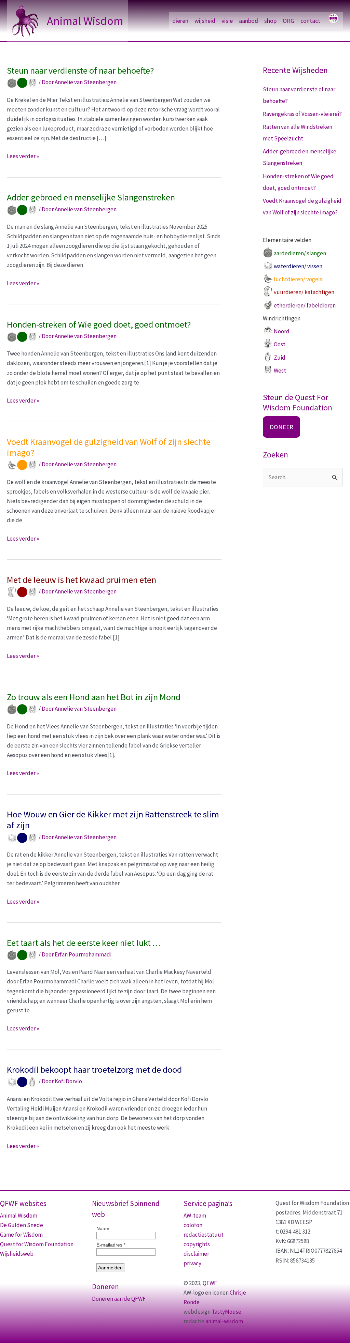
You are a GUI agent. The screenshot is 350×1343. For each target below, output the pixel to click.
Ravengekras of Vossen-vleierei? (302, 114)
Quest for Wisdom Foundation (36, 1244)
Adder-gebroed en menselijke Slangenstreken (91, 197)
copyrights (197, 1244)
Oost (279, 344)
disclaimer (196, 1253)
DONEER (281, 427)
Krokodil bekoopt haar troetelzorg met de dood (94, 1069)
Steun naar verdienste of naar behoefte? (80, 70)
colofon (193, 1225)
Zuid (279, 357)
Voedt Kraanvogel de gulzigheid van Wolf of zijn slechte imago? (109, 447)
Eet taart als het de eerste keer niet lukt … (84, 942)
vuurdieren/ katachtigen (304, 292)
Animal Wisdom (85, 21)
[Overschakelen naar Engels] (333, 20)
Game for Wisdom (21, 1234)
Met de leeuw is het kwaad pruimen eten (81, 579)
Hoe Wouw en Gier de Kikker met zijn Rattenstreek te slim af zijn (113, 820)
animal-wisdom (224, 1321)
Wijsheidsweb (16, 1253)
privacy (192, 1263)
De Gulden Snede (21, 1225)
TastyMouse (226, 1311)
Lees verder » (23, 156)
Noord (282, 331)
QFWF (210, 1283)
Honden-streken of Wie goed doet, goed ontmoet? (99, 324)
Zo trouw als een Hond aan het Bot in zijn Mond (93, 697)
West (280, 370)
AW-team (195, 1215)
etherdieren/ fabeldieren (305, 305)
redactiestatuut (204, 1234)
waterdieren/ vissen (298, 266)
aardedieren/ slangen (300, 253)
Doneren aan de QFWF (119, 1298)
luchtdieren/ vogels (298, 279)
